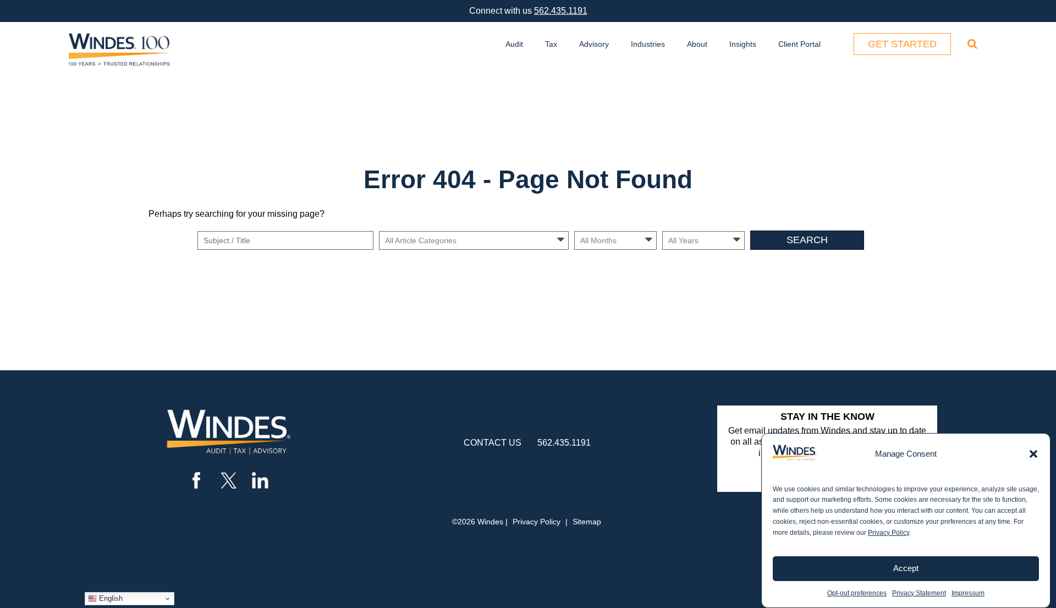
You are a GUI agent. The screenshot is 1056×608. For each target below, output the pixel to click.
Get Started (902, 44)
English (110, 598)
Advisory (594, 44)
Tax (551, 44)
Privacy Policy (888, 532)
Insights (742, 44)
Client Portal (799, 44)
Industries (648, 44)
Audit (514, 44)
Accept (906, 568)
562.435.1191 (560, 10)
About (697, 44)
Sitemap (587, 521)
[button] (1033, 453)
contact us (492, 442)
